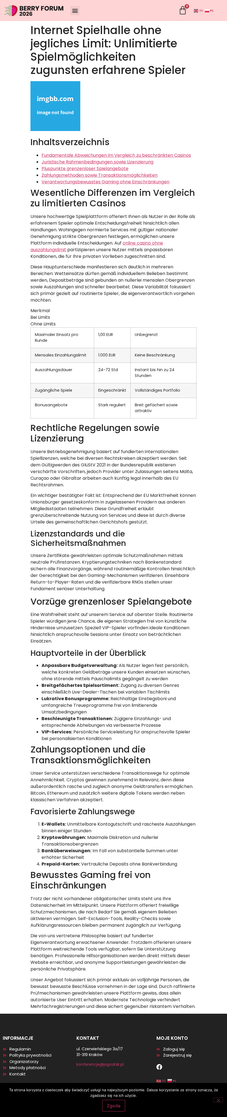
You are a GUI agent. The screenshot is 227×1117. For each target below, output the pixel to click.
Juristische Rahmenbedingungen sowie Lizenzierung (97, 162)
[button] (74, 10)
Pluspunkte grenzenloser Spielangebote (85, 168)
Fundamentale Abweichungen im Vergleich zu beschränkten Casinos (116, 155)
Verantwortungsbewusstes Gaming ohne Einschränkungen (105, 182)
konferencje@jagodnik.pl (100, 1064)
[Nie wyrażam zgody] (218, 1099)
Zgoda (113, 1105)
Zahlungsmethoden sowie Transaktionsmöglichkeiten (100, 175)
